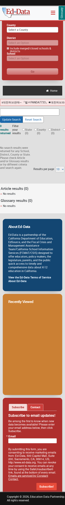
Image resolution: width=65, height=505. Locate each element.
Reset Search (33, 119)
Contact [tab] (35, 407)
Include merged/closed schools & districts (30, 50)
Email (12, 436)
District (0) (55, 131)
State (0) (28, 131)
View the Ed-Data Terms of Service (29, 277)
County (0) (41, 131)
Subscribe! (46, 486)
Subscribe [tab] (18, 407)
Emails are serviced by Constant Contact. (28, 477)
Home (53, 91)
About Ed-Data (17, 281)
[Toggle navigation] (53, 12)
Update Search (11, 119)
